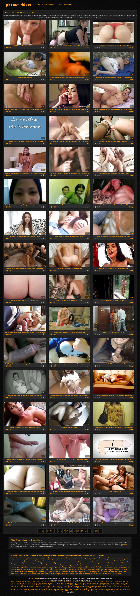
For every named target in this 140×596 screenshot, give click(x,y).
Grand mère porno (82, 591)
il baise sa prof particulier (31, 562)
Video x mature (93, 588)
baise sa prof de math (35, 558)
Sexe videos (118, 586)
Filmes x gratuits (33, 585)
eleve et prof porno (82, 558)
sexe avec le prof (77, 572)
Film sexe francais (78, 589)
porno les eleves (123, 564)
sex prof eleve (41, 572)
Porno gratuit (98, 585)
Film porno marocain (117, 585)
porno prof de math (64, 566)
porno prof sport (16, 570)
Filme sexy (79, 585)
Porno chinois (19, 586)
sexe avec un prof (104, 572)
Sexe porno (59, 586)
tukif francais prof (98, 573)
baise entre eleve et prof (18, 558)
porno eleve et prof (42, 564)
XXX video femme (88, 585)
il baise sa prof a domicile (63, 560)
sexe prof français (85, 573)
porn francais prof (47, 562)
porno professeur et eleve (31, 570)
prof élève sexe (82, 570)
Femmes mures (35, 582)
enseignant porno (122, 558)
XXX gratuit (72, 585)
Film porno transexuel (16, 589)
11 (71, 531)
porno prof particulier (121, 568)
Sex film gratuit (63, 588)
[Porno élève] (20, 5)
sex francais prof (29, 572)
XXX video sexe (75, 582)
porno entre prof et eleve (108, 564)
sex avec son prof (16, 572)
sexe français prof (47, 573)
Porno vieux (65, 582)
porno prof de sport (78, 566)
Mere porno (56, 583)
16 (89, 531)
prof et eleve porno (107, 570)
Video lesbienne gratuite (93, 586)
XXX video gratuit (56, 582)
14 (82, 531)
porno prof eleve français (37, 568)
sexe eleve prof (116, 572)
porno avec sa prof (86, 562)
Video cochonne (119, 583)
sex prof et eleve (52, 572)
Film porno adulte (99, 589)
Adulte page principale (46, 5)
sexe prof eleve (60, 573)
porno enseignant (75, 564)
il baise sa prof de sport (115, 560)
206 (96, 531)
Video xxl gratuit (45, 582)
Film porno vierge (82, 588)
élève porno (102, 558)
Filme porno (38, 586)
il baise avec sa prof (17, 560)
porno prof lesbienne (106, 568)
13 (78, 531)
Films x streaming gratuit (107, 583)
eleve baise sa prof (68, 558)
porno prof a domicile (33, 566)
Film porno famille (29, 589)
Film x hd (104, 586)
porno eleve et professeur (59, 564)
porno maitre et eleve (17, 566)
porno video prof (60, 570)
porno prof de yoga (93, 566)
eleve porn (94, 558)
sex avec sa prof (121, 570)
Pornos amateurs (29, 586)
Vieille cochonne (33, 583)
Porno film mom (89, 589)
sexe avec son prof (90, 572)
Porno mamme (68, 586)
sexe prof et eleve (72, 573)
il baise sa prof (30, 560)
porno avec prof (73, 562)
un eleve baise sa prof (113, 573)
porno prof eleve (120, 566)
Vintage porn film (22, 583)
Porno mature (53, 585)
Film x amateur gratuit (49, 586)
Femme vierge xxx (63, 585)
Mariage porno (39, 589)
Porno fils (47, 589)
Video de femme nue (93, 583)
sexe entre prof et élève (32, 573)
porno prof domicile (107, 566)
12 (75, 531)
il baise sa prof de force (81, 560)
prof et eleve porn (94, 570)
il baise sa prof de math (98, 560)
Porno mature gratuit (80, 583)
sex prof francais (64, 572)
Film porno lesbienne (79, 586)
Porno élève (34, 579)
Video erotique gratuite (45, 583)
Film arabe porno (112, 591)
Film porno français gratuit (101, 582)
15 (86, 531)
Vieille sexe (14, 582)
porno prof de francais (49, 566)
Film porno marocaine (86, 582)
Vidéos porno (107, 585)
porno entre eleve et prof (90, 564)
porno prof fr (80, 568)
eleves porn (112, 558)
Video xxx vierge (43, 585)
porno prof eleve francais (19, 568)
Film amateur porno (35, 591)
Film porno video (53, 588)
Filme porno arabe (66, 589)
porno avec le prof (60, 562)
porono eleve (71, 570)
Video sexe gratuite (21, 585)
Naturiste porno (101, 591)
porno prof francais (91, 568)
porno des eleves (21, 564)
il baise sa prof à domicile (45, 560)
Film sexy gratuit (115, 582)
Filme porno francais (67, 583)
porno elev (31, 564)
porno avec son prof (100, 562)
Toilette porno (92, 591)
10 (67, 531)
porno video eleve (47, 570)
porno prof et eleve (53, 568)
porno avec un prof (114, 562)
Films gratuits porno (24, 582)
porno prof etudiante (68, 568)
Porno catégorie (65, 5)
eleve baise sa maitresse (52, 558)
